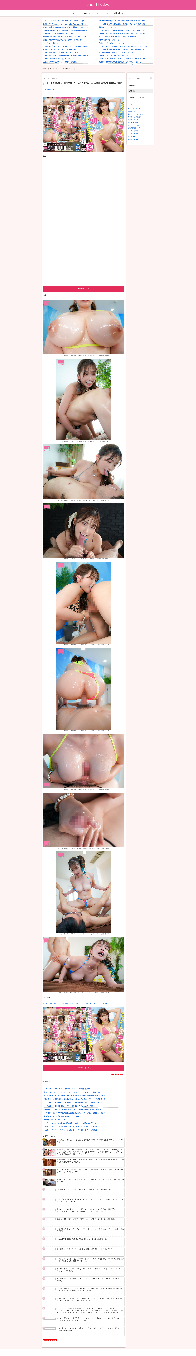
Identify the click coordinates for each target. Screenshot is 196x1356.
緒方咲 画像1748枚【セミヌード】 (109, 40)
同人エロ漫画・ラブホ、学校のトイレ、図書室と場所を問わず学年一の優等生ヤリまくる (74, 1095)
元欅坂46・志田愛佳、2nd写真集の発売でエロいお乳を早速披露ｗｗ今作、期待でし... (73, 1109)
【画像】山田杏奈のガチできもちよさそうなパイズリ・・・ (61, 59)
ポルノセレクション (134, 108)
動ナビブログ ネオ (134, 125)
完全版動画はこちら (83, 289)
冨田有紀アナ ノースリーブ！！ (109, 27)
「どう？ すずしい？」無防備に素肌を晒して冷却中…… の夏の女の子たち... (122, 30)
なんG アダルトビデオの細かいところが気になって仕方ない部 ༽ (118, 36)
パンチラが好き (133, 131)
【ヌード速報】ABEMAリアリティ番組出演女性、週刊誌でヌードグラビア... (66, 55)
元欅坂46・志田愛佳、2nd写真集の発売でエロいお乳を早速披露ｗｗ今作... (65, 30)
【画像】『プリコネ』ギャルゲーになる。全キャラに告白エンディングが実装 (122, 33)
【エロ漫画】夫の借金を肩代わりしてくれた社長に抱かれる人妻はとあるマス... (123, 59)
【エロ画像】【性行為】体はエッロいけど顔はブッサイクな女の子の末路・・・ (71, 1106)
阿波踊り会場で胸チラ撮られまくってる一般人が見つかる (116, 52)
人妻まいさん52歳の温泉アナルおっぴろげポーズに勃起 (60, 62)
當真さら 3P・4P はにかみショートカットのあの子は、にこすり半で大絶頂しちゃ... (73, 1092)
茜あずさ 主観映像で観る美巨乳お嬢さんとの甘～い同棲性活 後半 (63, 40)
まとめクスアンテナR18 (136, 114)
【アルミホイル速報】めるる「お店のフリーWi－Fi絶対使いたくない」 (64, 21)
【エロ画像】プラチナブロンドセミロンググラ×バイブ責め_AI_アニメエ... (65, 46)
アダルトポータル (134, 120)
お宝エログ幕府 (133, 122)
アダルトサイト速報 (134, 117)
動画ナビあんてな (134, 111)
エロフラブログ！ (134, 139)
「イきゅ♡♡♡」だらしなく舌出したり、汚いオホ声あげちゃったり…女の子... (123, 46)
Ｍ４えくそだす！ (134, 133)
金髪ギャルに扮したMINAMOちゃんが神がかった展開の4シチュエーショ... (65, 27)
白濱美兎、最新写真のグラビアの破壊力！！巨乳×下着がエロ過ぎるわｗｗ (121, 62)
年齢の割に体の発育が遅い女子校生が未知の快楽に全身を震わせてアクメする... (123, 21)
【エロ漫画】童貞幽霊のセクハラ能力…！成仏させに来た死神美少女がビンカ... (123, 49)
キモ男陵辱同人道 (134, 128)
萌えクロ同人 (132, 136)
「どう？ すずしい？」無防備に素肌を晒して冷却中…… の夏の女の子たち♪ (70, 1123)
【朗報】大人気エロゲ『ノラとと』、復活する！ (113, 55)
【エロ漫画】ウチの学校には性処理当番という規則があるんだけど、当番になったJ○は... (74, 1102)
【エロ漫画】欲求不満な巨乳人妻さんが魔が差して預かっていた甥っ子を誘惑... (123, 24)
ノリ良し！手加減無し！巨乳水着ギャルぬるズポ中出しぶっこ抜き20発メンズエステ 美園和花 (75, 1003)
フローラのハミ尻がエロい (51, 43)
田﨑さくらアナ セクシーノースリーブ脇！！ (113, 43)
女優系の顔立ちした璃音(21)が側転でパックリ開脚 (58, 33)
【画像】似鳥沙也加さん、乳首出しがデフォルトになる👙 (60, 52)
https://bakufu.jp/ (48, 90)
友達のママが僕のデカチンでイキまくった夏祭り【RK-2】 (60, 49)
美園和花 (47, 1082)
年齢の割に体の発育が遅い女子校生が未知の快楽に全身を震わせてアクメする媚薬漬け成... (75, 1099)
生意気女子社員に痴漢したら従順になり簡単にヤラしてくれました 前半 (64, 36)
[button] (151, 78)
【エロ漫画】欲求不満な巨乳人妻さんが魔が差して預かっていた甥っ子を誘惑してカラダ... (75, 1113)
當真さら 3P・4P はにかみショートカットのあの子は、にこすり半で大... (65, 24)
